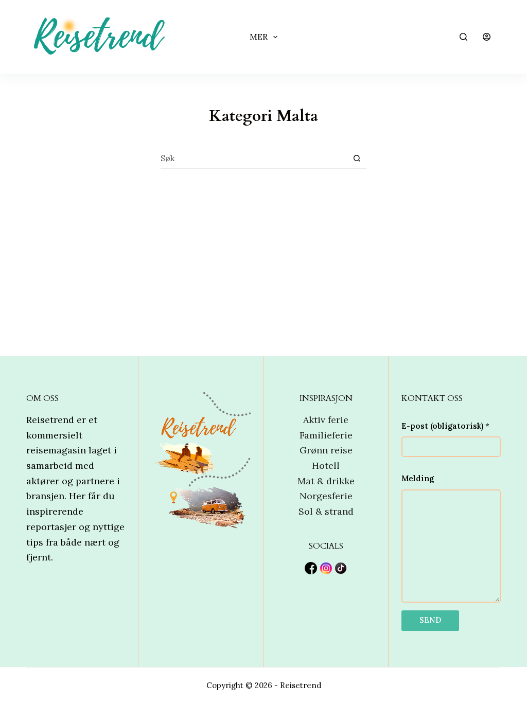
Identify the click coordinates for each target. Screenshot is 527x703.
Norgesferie (326, 496)
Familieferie (326, 435)
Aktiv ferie (325, 420)
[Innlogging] (486, 37)
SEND (430, 620)
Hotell (326, 465)
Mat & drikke (326, 481)
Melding (417, 478)
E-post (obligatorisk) (445, 426)
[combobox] (254, 158)
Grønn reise (326, 450)
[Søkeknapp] (356, 158)
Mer (259, 36)
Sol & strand (326, 511)
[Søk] (463, 37)
